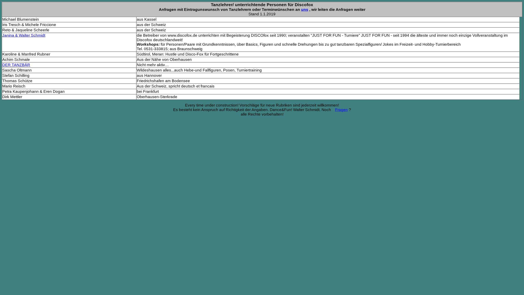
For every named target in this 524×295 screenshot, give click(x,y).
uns (304, 9)
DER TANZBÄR (16, 65)
